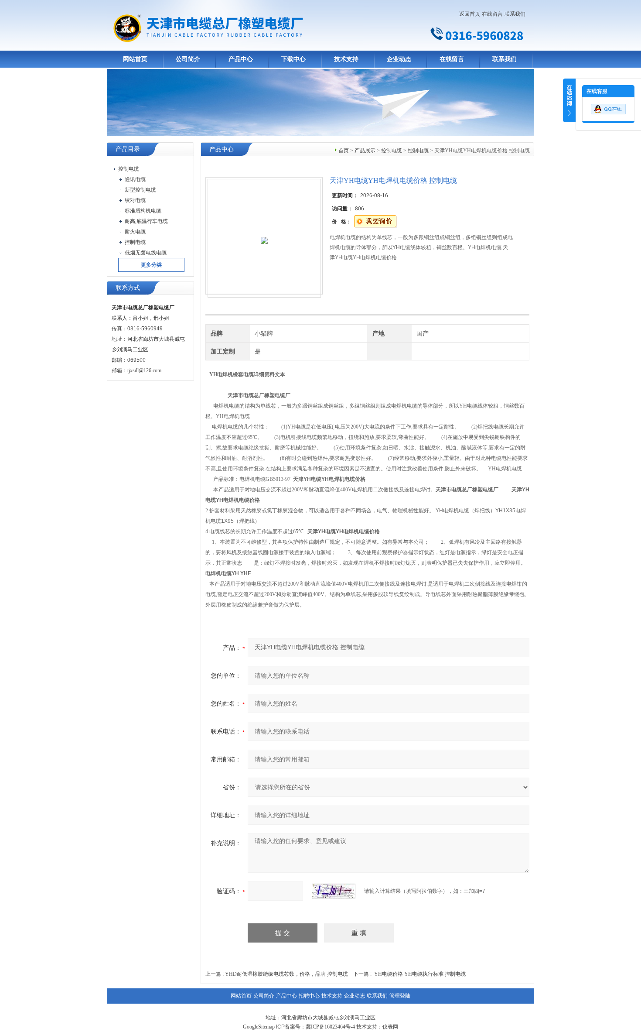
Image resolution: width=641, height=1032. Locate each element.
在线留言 (492, 14)
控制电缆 (391, 150)
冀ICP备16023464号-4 (330, 1027)
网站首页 (135, 59)
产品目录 (128, 149)
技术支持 (346, 59)
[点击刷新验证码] (333, 891)
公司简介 (188, 59)
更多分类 (151, 265)
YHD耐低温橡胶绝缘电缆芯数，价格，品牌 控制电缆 (286, 974)
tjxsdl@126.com (144, 370)
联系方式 (128, 288)
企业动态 (399, 59)
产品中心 (240, 59)
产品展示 (365, 150)
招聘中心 (309, 996)
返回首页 (469, 14)
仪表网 (390, 1027)
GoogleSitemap (259, 1027)
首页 (343, 150)
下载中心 (293, 59)
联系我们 (515, 14)
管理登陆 (399, 996)
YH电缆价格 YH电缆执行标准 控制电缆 (420, 974)
